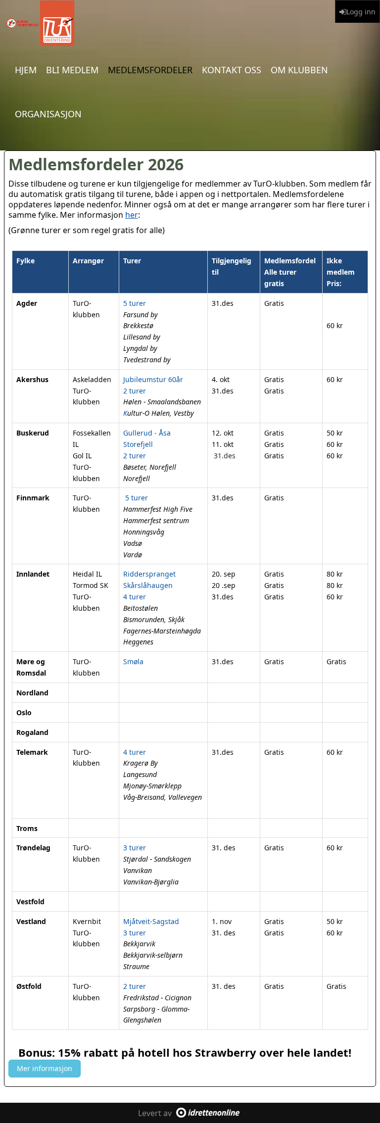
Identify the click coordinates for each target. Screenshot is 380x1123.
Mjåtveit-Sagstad (151, 921)
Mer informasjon (44, 1068)
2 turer (134, 390)
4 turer (134, 596)
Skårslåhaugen (148, 585)
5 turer (135, 497)
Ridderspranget (149, 574)
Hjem (26, 70)
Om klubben (299, 70)
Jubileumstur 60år (153, 379)
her (131, 214)
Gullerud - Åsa (147, 433)
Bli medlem (72, 70)
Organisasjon (48, 114)
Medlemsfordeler (150, 70)
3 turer (134, 847)
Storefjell (138, 444)
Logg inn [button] (361, 11)
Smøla (133, 661)
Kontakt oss (231, 70)
